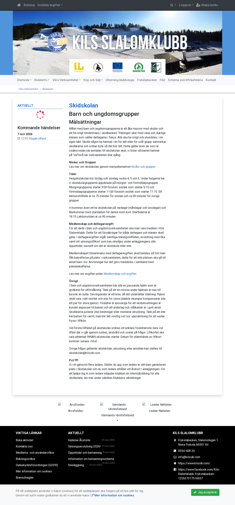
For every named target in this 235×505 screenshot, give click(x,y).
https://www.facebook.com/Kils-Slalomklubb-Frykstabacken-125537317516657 (199, 474)
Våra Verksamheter (65, 80)
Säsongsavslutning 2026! (84, 446)
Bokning (29, 5)
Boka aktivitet (24, 440)
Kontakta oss (24, 446)
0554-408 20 (186, 451)
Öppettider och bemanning (85, 452)
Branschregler (25, 477)
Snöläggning (76, 465)
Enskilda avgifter (49, 5)
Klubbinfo (40, 80)
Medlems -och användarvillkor (35, 452)
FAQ (162, 80)
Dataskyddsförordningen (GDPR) (37, 465)
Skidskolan (47, 89)
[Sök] (173, 5)
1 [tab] (117, 420)
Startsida (23, 80)
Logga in (185, 5)
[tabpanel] (75, 407)
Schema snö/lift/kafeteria (185, 80)
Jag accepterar (206, 492)
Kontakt (211, 80)
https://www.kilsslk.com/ (194, 463)
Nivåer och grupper (143, 166)
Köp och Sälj (92, 80)
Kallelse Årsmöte (79, 440)
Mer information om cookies (34, 471)
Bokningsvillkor (25, 459)
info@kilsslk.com (189, 457)
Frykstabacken (147, 80)
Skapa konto (209, 5)
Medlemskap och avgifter (120, 274)
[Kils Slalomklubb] (117, 43)
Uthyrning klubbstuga (120, 80)
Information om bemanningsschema (91, 459)
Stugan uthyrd (37, 138)
